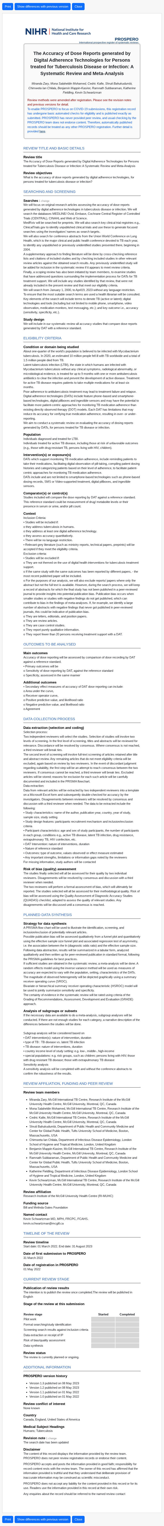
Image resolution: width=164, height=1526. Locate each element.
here (42, 131)
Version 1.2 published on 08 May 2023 (54, 1387)
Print (8, 6)
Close (78, 6)
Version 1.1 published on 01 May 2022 (54, 1392)
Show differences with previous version (42, 6)
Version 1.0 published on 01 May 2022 (54, 1396)
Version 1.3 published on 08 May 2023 (54, 1383)
